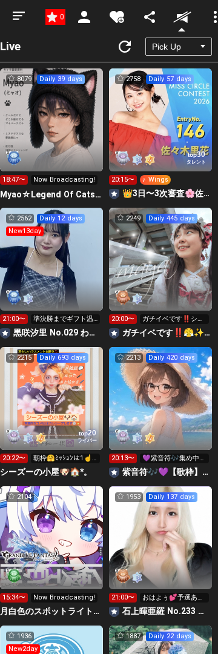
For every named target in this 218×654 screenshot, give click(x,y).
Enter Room (51, 131)
